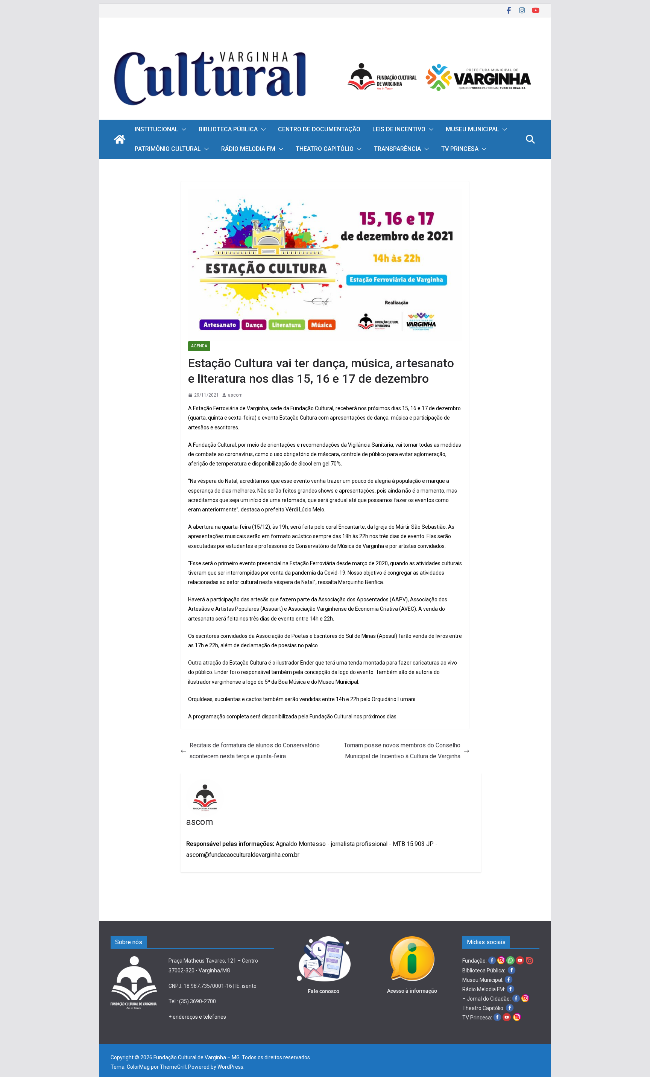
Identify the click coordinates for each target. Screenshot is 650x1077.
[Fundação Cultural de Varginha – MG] (325, 40)
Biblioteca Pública (228, 129)
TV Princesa (459, 148)
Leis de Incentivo (398, 129)
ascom (235, 395)
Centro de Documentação (319, 129)
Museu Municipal (472, 129)
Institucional (156, 129)
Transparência (397, 148)
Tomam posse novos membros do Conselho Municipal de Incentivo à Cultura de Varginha (402, 751)
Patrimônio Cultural (168, 148)
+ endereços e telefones (197, 1017)
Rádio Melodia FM (248, 148)
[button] (182, 129)
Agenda (199, 346)
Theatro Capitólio (325, 148)
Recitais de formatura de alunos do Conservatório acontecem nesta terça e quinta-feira (255, 751)
